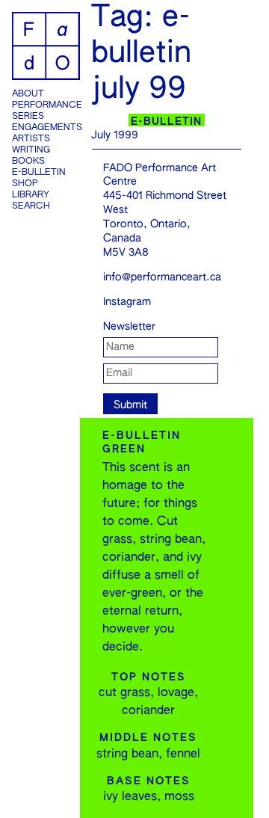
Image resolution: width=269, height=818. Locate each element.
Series (28, 116)
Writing (31, 150)
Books (28, 161)
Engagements (46, 127)
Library (30, 195)
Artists (31, 139)
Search (31, 206)
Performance (46, 105)
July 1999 (114, 135)
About (28, 94)
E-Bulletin (39, 172)
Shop (25, 183)
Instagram (127, 302)
